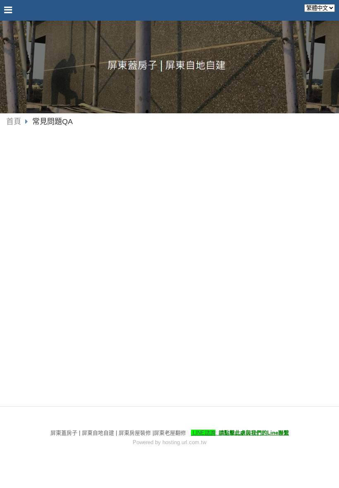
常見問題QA (52, 121)
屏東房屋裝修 (135, 433)
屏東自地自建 (98, 433)
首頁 (13, 121)
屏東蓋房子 (63, 433)
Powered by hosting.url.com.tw (169, 442)
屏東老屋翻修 (170, 433)
